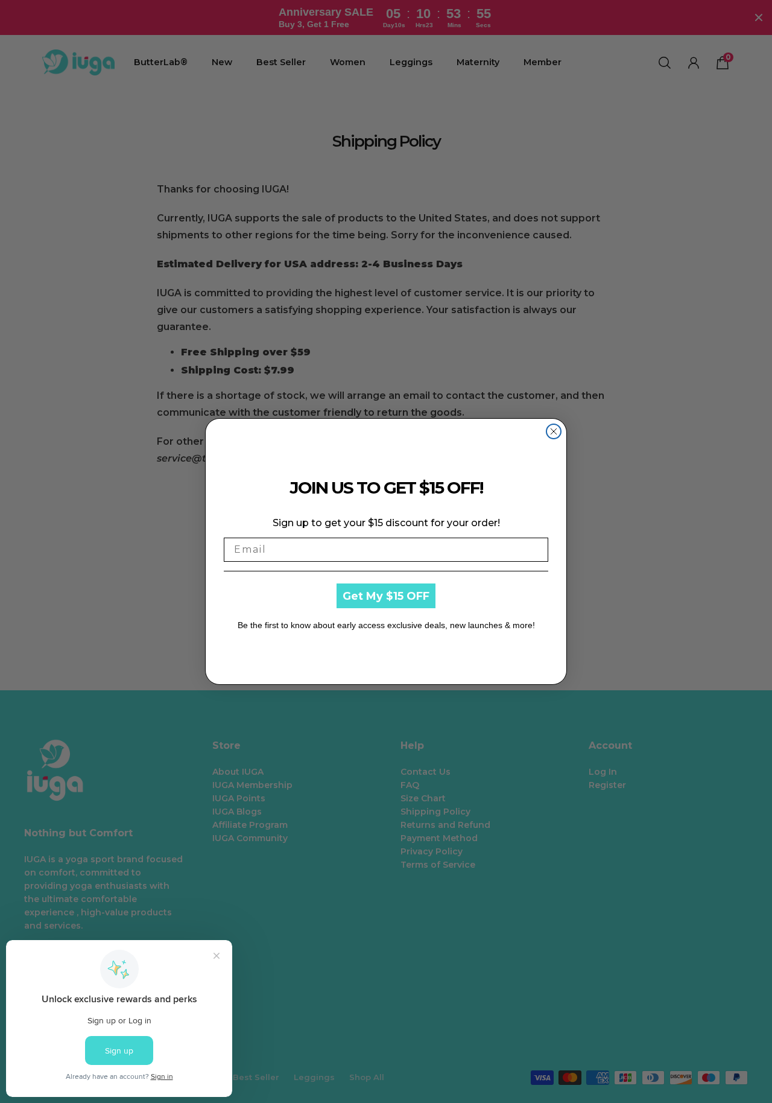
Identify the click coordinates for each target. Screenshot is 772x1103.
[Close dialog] (553, 431)
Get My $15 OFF (386, 596)
